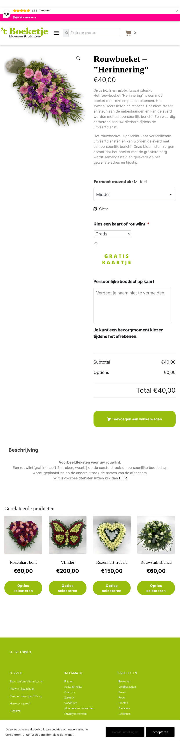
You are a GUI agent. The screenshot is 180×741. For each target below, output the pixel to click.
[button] (78, 58)
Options (101, 372)
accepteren (160, 732)
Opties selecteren (23, 588)
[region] (90, 730)
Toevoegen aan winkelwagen (137, 419)
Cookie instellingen (125, 732)
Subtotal (102, 362)
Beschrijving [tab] (23, 450)
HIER (123, 478)
